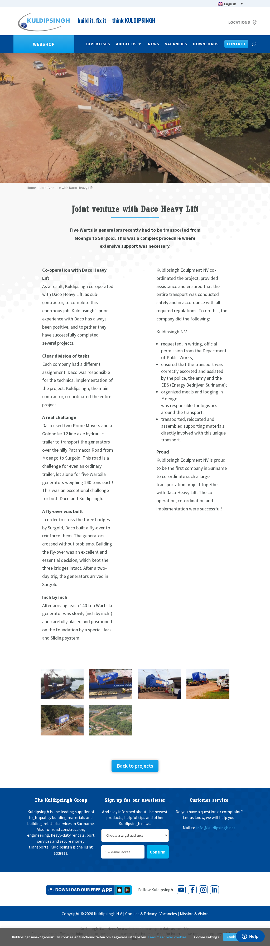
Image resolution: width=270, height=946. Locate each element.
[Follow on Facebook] (192, 889)
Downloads (206, 44)
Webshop (44, 44)
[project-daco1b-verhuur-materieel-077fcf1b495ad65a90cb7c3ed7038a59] (110, 699)
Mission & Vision (194, 913)
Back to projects (135, 765)
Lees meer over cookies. (167, 937)
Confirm (158, 852)
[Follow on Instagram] (203, 889)
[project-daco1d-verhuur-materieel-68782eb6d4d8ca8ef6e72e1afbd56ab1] (207, 699)
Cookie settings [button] (206, 937)
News (153, 44)
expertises (98, 44)
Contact (236, 44)
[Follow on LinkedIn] (214, 889)
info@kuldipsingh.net (215, 827)
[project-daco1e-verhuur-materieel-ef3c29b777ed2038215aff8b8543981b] (62, 735)
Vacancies (176, 44)
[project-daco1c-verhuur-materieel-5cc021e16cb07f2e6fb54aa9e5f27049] (159, 699)
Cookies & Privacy (141, 913)
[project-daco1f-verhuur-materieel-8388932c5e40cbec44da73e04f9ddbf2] (110, 735)
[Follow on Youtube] (181, 889)
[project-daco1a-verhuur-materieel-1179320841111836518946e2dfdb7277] (62, 699)
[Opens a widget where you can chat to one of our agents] (250, 936)
